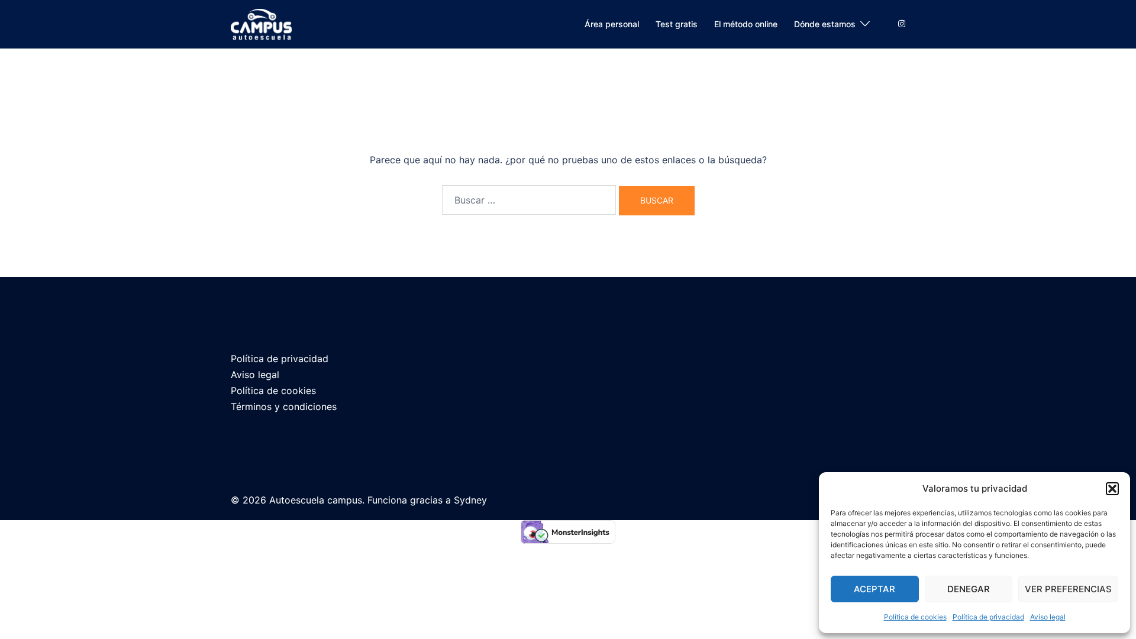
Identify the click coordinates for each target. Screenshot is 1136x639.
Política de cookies (915, 616)
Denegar (968, 589)
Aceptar (874, 589)
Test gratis (677, 24)
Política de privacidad (988, 616)
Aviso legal (1048, 616)
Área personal (612, 24)
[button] (1112, 489)
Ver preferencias (1068, 589)
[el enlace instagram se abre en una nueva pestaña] (900, 23)
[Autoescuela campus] (261, 23)
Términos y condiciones (284, 406)
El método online (745, 24)
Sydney (470, 500)
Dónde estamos (825, 24)
